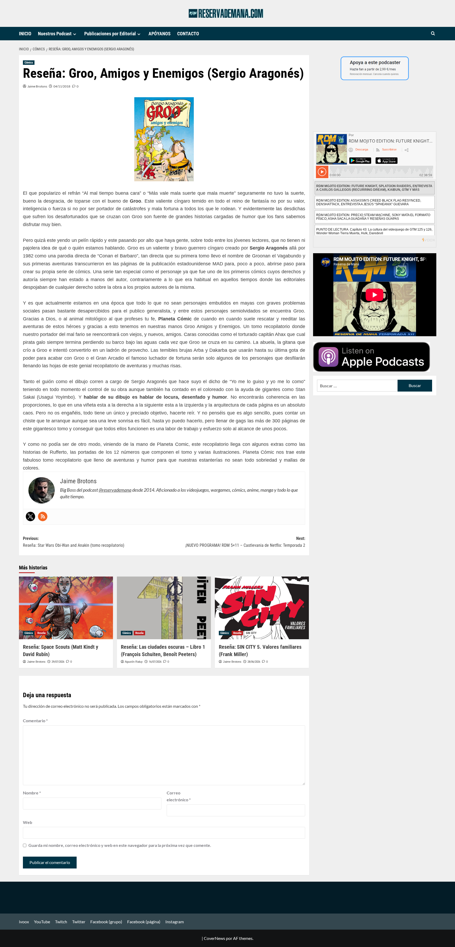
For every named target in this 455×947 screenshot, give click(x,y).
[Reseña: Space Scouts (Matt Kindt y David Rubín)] (66, 608)
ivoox (24, 921)
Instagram (174, 921)
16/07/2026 (155, 661)
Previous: (73, 542)
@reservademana (115, 490)
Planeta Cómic (258, 452)
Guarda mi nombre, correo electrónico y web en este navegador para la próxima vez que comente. (119, 845)
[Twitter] (30, 516)
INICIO (25, 33)
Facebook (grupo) (106, 921)
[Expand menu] (75, 34)
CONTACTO (188, 33)
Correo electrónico (179, 796)
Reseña (41, 633)
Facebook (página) (143, 921)
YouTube (42, 921)
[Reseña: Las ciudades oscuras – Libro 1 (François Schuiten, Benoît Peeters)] (164, 608)
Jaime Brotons (37, 86)
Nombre (32, 792)
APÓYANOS (160, 33)
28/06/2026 (254, 661)
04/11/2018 (61, 86)
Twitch (61, 921)
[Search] (433, 33)
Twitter (78, 921)
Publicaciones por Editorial (110, 33)
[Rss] (42, 516)
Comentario (35, 720)
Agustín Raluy (134, 661)
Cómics (28, 62)
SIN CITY (251, 633)
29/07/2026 (58, 661)
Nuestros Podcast (55, 33)
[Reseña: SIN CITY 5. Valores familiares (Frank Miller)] (262, 608)
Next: (245, 542)
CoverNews (214, 938)
